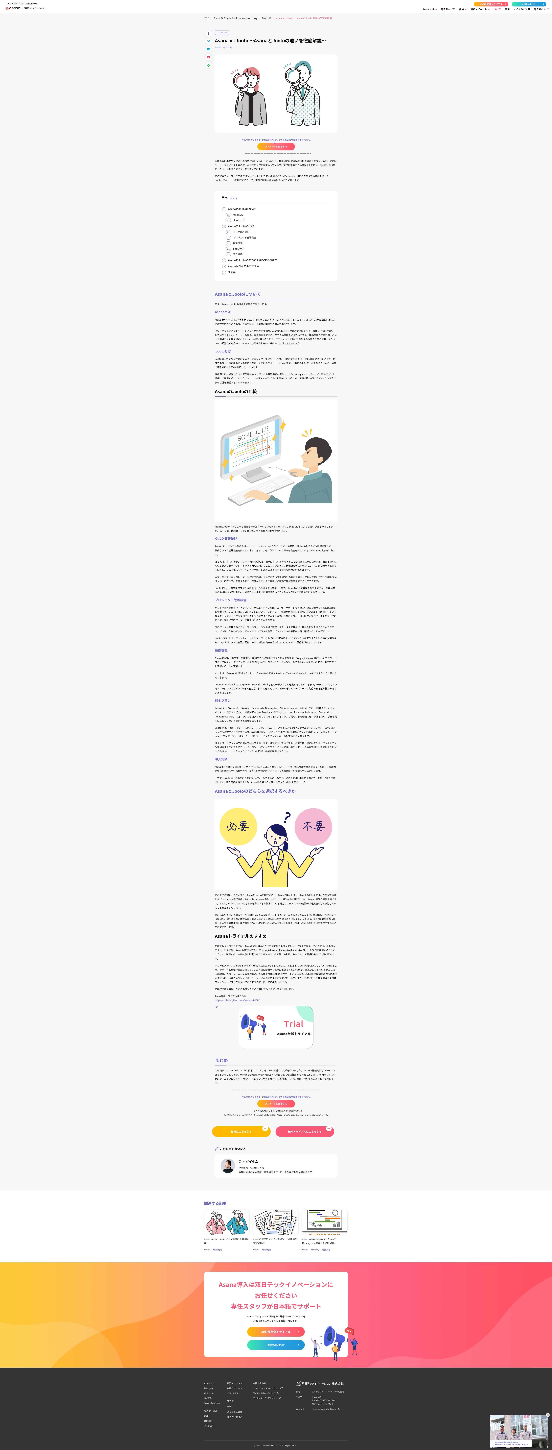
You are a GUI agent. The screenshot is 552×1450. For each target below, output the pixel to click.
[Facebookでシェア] (208, 33)
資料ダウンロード (234, 1388)
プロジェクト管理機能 (241, 237)
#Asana (218, 47)
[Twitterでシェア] (208, 41)
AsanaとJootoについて (240, 209)
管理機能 (208, 1398)
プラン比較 (208, 1425)
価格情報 (208, 1421)
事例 (507, 9)
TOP (206, 18)
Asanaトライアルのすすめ (241, 266)
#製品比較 (227, 47)
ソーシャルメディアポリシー (265, 1398)
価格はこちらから (241, 1131)
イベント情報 (232, 1393)
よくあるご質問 (522, 9)
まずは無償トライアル (491, 4)
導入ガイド (540, 9)
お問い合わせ (529, 4)
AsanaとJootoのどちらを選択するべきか (250, 260)
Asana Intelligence (212, 1402)
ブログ (497, 9)
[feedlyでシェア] (208, 65)
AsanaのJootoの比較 (239, 226)
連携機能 (234, 243)
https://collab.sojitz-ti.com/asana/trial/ (236, 1000)
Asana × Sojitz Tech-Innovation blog (235, 18)
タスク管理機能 (238, 232)
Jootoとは (236, 220)
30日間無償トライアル (276, 1332)
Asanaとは (428, 9)
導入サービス (448, 9)
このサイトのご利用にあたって (266, 1388)
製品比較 (266, 18)
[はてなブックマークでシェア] (208, 49)
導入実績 (234, 254)
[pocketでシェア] (208, 57)
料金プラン (236, 248)
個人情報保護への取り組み (264, 1393)
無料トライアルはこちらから (305, 1131)
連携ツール (208, 1393)
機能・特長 (208, 1388)
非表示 (233, 198)
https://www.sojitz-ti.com (324, 1408)
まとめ (230, 272)
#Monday (315, 1249)
